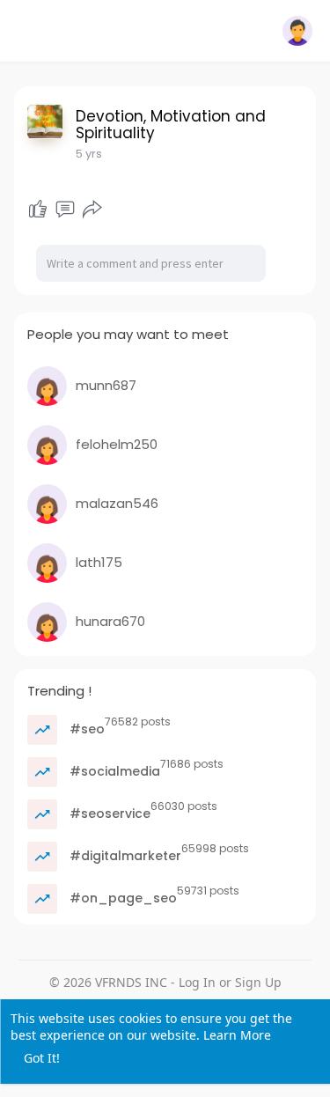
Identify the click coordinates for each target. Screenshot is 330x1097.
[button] (297, 31)
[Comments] (65, 210)
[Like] (38, 209)
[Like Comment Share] (65, 210)
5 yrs (89, 153)
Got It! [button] (42, 1057)
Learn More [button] (237, 1035)
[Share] (92, 210)
